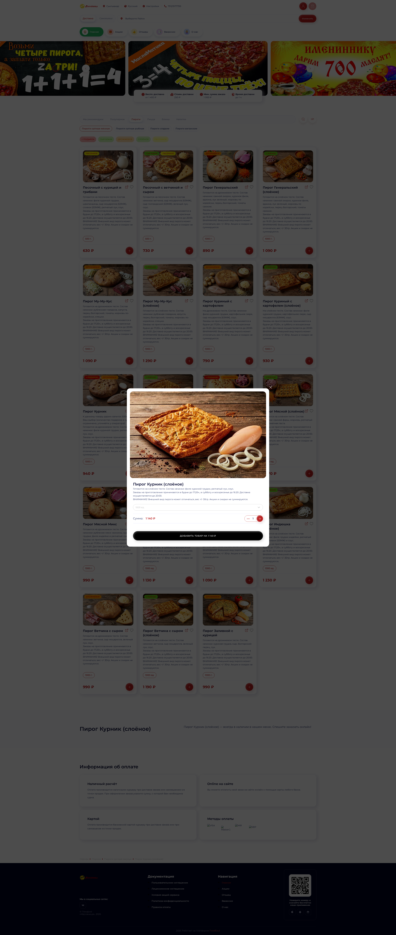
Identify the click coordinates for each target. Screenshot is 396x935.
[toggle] (259, 507)
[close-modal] (270, 387)
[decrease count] (248, 519)
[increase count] (260, 518)
